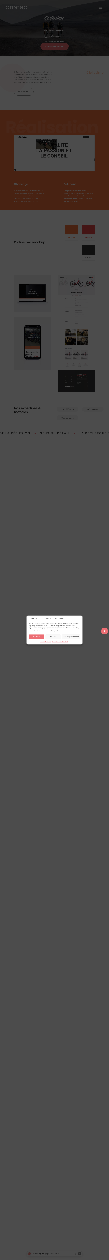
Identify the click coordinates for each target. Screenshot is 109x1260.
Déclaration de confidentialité (60, 641)
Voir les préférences (71, 636)
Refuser (53, 636)
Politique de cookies (45, 641)
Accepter (36, 636)
